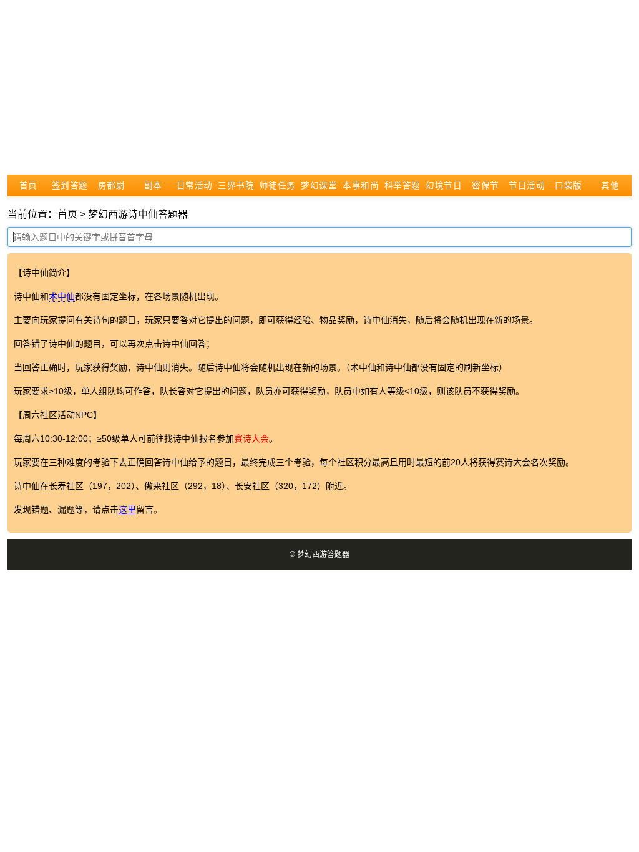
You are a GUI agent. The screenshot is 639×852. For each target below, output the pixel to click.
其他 (610, 185)
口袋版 (568, 185)
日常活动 (195, 185)
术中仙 (62, 296)
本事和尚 (361, 185)
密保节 (485, 185)
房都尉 (111, 185)
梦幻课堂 (319, 185)
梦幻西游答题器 (323, 554)
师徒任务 (278, 185)
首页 (28, 185)
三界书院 (236, 185)
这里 (127, 510)
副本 (153, 185)
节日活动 (527, 185)
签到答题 (70, 185)
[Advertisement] (319, 87)
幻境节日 (444, 185)
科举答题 (402, 185)
